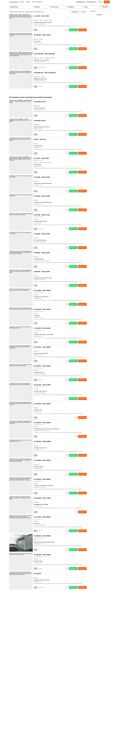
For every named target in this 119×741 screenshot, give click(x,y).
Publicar (100, 2)
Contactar (81, 29)
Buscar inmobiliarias (37, 1)
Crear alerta (75, 11)
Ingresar (107, 2)
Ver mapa (99, 14)
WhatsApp (72, 29)
